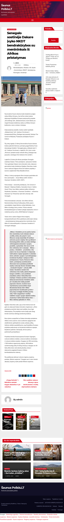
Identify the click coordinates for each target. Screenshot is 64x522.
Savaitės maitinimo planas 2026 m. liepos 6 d (53, 90)
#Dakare (26, 67)
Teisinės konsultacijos (25, 514)
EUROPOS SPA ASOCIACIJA (44, 506)
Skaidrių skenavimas (40, 514)
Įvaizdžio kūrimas (34, 517)
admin (17, 63)
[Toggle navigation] (32, 20)
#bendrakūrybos (18, 67)
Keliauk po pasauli (39, 502)
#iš (30, 67)
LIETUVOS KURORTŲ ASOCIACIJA (54, 502)
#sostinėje (23, 72)
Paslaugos (60, 509)
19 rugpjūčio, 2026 (11, 457)
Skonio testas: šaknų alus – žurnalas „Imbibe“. (16, 472)
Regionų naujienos (29, 519)
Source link (8, 371)
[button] (61, 20)
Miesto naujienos (12, 517)
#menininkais (18, 70)
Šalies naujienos (12, 29)
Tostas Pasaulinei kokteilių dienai (43, 454)
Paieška (48, 29)
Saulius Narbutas (23, 517)
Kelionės (7, 450)
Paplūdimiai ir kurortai (40, 468)
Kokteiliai (37, 450)
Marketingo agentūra (12, 514)
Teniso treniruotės (54, 517)
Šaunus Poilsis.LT (12, 487)
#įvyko (34, 67)
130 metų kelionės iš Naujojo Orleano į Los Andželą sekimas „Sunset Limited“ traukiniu (52, 80)
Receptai (60, 506)
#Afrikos (26, 65)
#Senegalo (16, 72)
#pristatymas (31, 70)
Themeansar (4, 505)
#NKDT (25, 70)
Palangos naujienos (42, 519)
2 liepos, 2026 (40, 457)
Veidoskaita (44, 517)
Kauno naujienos (18, 519)
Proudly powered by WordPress (9, 503)
